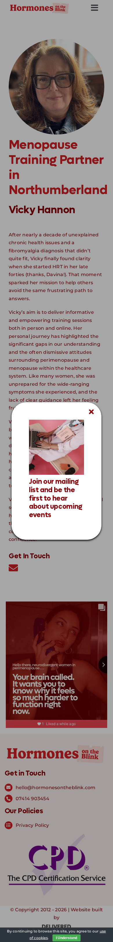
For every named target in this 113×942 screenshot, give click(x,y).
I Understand (66, 938)
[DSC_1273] (56, 422)
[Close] (91, 412)
